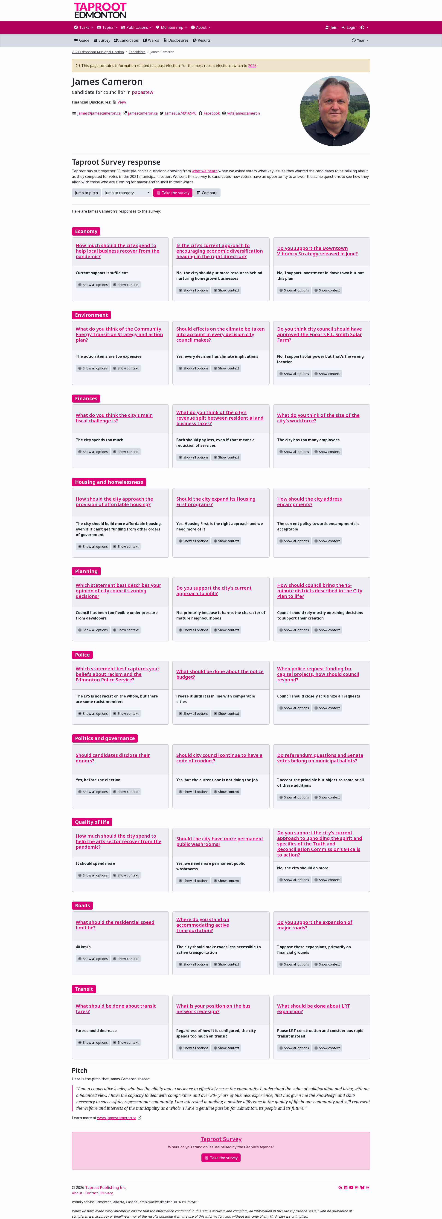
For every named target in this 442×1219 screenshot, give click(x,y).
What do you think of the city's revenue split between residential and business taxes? (220, 418)
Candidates (129, 40)
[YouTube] (351, 1187)
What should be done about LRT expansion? (313, 1008)
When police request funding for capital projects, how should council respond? (318, 674)
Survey (104, 40)
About (77, 1193)
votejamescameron (243, 113)
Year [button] (361, 40)
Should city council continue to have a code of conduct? (219, 758)
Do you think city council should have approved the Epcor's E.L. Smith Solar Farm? (319, 334)
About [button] (201, 27)
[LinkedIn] (345, 1187)
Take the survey (175, 192)
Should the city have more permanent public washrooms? (219, 841)
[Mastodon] (357, 1187)
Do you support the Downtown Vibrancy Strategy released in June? (317, 251)
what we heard (205, 170)
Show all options (95, 284)
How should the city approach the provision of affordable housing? (114, 501)
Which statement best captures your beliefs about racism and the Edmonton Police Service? (117, 674)
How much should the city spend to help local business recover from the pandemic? (117, 250)
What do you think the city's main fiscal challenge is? (114, 418)
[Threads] (368, 1187)
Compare (209, 192)
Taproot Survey (221, 1139)
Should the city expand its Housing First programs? (216, 501)
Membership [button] (172, 27)
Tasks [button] (84, 27)
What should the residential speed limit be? (115, 925)
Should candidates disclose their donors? (113, 758)
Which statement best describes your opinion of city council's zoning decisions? (118, 590)
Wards (153, 40)
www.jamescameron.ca (116, 1117)
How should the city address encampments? (309, 501)
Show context (128, 284)
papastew (142, 92)
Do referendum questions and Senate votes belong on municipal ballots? (320, 758)
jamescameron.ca (143, 113)
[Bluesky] (362, 1187)
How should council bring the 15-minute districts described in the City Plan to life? (319, 590)
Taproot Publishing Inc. (105, 1187)
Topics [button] (107, 27)
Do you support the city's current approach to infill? (214, 591)
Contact (91, 1193)
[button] (364, 27)
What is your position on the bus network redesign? (213, 1008)
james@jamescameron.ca (99, 113)
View (122, 102)
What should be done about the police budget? (220, 674)
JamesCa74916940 (180, 113)
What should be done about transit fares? (116, 1008)
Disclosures (178, 40)
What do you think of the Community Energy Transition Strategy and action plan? (119, 334)
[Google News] (340, 1187)
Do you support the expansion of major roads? (314, 925)
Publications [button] (137, 27)
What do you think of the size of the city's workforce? (318, 418)
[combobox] (127, 192)
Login (351, 27)
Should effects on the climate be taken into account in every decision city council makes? (220, 334)
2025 (252, 65)
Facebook (212, 113)
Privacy (106, 1193)
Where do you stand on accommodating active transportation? (202, 925)
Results (204, 40)
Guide (83, 40)
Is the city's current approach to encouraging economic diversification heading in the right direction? (219, 250)
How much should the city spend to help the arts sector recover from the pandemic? (118, 841)
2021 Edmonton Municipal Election (98, 52)
